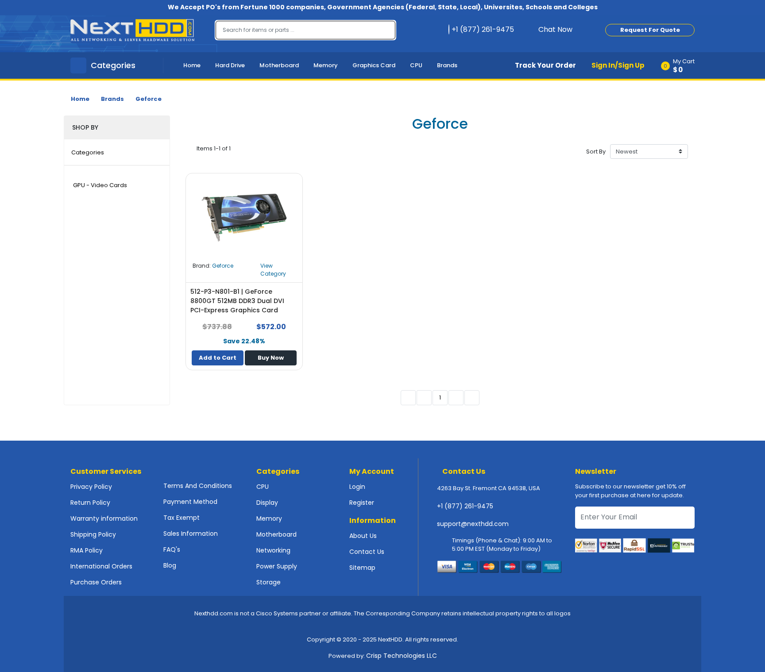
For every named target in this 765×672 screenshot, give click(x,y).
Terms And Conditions (197, 485)
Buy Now (271, 357)
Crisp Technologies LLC (401, 655)
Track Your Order (545, 65)
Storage (268, 582)
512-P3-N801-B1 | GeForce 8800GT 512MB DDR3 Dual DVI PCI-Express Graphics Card (237, 301)
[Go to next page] (456, 397)
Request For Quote (650, 30)
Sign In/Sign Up (618, 65)
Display (267, 502)
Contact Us (366, 551)
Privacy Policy (91, 486)
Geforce (148, 99)
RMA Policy (86, 550)
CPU (416, 65)
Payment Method (190, 501)
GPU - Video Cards (100, 185)
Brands (447, 65)
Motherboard (279, 65)
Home (192, 65)
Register (361, 502)
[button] (681, 65)
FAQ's (171, 549)
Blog (169, 565)
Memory (325, 65)
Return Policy (90, 502)
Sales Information (190, 533)
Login (357, 486)
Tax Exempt (181, 517)
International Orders (101, 566)
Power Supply (276, 566)
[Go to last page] (471, 397)
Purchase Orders (96, 582)
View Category (273, 269)
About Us (363, 535)
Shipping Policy (93, 534)
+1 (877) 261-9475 (465, 506)
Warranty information (104, 518)
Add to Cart (217, 357)
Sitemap (362, 567)
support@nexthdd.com (473, 523)
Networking (273, 550)
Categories (87, 152)
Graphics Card (373, 65)
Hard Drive (230, 65)
